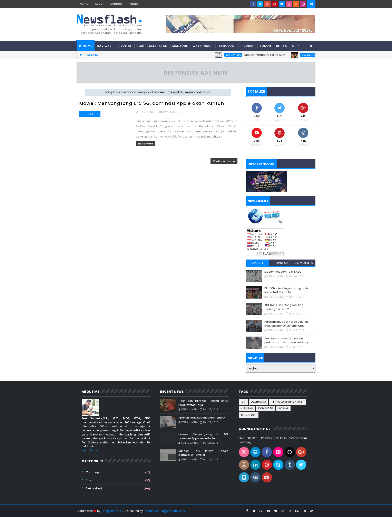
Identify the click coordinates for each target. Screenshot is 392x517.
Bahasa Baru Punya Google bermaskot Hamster (203, 453)
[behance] (297, 511)
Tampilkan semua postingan (189, 92)
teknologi (91, 114)
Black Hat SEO (224, 54)
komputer (265, 408)
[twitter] (260, 4)
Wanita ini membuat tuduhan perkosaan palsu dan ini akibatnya (287, 341)
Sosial (125, 46)
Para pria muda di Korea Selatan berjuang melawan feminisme (286, 324)
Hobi (140, 46)
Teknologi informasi (287, 401)
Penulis (133, 4)
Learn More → (91, 450)
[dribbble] (289, 4)
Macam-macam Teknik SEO (255, 55)
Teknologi (226, 46)
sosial (91, 480)
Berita (281, 46)
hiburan (247, 408)
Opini (296, 46)
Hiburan (248, 46)
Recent (258, 263)
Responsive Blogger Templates (164, 511)
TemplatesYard (111, 511)
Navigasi (104, 46)
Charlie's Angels (301, 54)
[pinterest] (275, 4)
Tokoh (265, 46)
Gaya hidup (202, 46)
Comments (303, 263)
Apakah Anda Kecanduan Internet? (201, 418)
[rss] (296, 4)
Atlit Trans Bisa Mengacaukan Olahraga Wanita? (283, 307)
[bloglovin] (282, 4)
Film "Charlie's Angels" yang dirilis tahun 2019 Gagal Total (286, 290)
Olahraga (93, 472)
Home (84, 4)
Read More (145, 143)
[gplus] (267, 4)
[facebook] (253, 4)
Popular (281, 263)
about (99, 4)
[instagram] (303, 4)
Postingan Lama (224, 161)
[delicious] (311, 511)
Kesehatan (158, 46)
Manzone (180, 46)
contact (116, 4)
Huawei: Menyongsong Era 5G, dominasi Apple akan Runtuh (150, 103)
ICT (243, 401)
